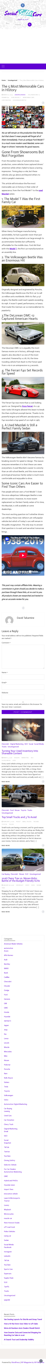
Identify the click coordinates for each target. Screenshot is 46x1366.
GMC (6, 1008)
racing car (7, 1236)
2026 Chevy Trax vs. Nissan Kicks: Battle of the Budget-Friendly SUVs (21, 879)
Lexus (6, 1038)
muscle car (8, 1218)
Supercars (7, 1273)
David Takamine (25, 617)
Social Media (39, 744)
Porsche (7, 1069)
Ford (12, 810)
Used (14, 760)
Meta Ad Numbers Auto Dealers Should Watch (22, 1328)
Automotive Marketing (13, 1172)
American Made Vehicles (13, 944)
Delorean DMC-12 (34, 95)
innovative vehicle (11, 1194)
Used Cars (8, 1116)
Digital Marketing (16, 744)
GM (5, 1003)
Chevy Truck (8, 1124)
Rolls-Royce (8, 1078)
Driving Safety (9, 1160)
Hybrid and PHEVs (11, 1181)
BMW (6, 968)
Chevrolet (5, 744)
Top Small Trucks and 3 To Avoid (19, 817)
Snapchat (7, 1143)
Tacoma (36, 821)
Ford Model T (16, 97)
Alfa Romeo (8, 955)
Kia (5, 1034)
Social (31, 744)
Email (4, 682)
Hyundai (7, 1016)
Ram (5, 1073)
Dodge (6, 990)
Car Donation (9, 1120)
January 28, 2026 (8, 885)
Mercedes (8, 1052)
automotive (8, 948)
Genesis (7, 999)
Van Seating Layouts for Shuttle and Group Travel (23, 1319)
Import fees (8, 1189)
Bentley (7, 964)
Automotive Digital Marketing (15, 1104)
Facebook (7, 1247)
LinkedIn (7, 1256)
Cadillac (6, 977)
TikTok (6, 1147)
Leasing (7, 1111)
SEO (26, 744)
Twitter (7, 1152)
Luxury (6, 1205)
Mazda (6, 1047)
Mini (5, 1056)
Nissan (17, 810)
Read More (6, 781)
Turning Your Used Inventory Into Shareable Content (20, 752)
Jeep (5, 1030)
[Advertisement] (23, 46)
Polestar (7, 1065)
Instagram (8, 1252)
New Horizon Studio (12, 1223)
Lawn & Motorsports (12, 1198)
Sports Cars (8, 1269)
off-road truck (9, 1227)
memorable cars (28, 97)
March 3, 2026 (7, 758)
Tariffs (6, 1287)
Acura (6, 951)
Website (5, 693)
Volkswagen (8, 1095)
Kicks (33, 885)
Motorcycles (9, 1214)
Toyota (23, 810)
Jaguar (6, 1025)
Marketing (25, 758)
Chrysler (7, 986)
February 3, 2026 (8, 821)
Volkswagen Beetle (19, 100)
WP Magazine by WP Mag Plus (32, 1362)
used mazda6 (6, 100)
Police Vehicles (9, 1231)
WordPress (15, 1362)
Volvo (6, 1100)
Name (5, 672)
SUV (26, 874)
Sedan (6, 1240)
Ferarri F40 (5, 97)
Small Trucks (26, 821)
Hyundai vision (9, 1185)
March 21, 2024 (8, 95)
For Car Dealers (10, 1169)
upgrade (7, 1300)
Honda (6, 1012)
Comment (6, 643)
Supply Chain (8, 1278)
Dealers (17, 758)
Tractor (7, 1201)
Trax (3, 888)
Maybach (7, 1209)
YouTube (7, 1156)
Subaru (6, 1082)
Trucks (4, 747)
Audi (5, 960)
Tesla (6, 1087)
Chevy (27, 885)
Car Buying (6, 874)
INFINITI (7, 1021)
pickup (18, 821)
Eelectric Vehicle (10, 1165)
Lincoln (6, 1043)
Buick (6, 973)
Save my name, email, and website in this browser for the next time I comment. (22, 705)
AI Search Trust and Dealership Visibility (19, 1339)
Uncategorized (20, 95)
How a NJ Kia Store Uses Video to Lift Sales (21, 1324)
